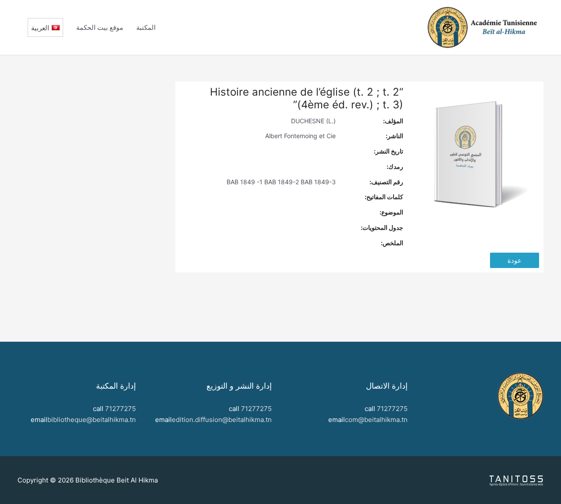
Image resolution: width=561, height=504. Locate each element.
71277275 (392, 408)
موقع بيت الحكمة (99, 27)
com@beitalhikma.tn (376, 419)
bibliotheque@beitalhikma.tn (91, 419)
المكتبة (146, 27)
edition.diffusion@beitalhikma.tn (222, 419)
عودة (515, 260)
